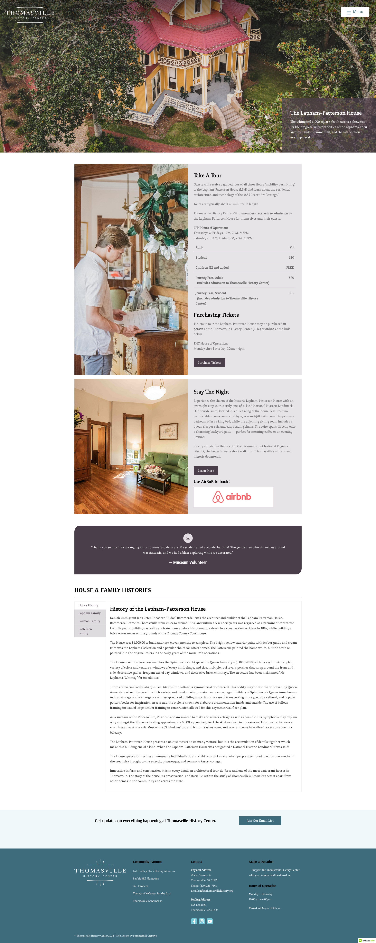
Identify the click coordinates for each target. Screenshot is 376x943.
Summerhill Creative (145, 935)
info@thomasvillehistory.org (216, 890)
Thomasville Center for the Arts (152, 893)
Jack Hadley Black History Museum (154, 871)
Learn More (206, 471)
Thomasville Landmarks (147, 901)
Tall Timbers (140, 886)
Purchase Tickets (209, 363)
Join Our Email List (260, 821)
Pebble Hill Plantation (146, 878)
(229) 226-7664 (208, 885)
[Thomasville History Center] (29, 26)
